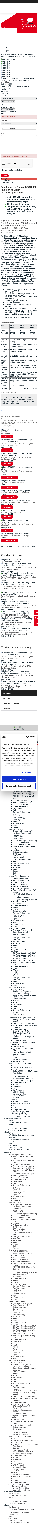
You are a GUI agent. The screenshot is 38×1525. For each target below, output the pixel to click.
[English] (19, 9)
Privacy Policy (16, 170)
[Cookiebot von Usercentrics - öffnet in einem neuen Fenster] (27, 737)
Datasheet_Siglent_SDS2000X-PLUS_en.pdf (18, 546)
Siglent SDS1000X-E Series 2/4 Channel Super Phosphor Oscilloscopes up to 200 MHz (18, 606)
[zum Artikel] (11, 560)
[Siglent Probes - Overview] (11, 430)
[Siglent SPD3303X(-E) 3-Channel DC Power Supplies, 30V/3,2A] (19, 674)
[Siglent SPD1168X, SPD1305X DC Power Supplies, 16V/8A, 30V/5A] (19, 683)
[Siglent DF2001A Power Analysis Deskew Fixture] (19, 469)
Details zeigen (26, 772)
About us (6, 708)
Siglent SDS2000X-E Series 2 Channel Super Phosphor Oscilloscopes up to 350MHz (18, 616)
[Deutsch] (19, 7)
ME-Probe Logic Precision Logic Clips (15, 536)
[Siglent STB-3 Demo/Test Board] (13, 481)
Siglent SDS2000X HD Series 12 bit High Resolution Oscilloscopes (16, 623)
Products (6, 698)
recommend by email (8, 112)
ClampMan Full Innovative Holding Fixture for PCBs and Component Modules (17, 587)
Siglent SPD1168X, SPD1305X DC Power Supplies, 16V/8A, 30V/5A (16, 686)
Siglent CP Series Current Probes (13, 512)
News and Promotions (11, 703)
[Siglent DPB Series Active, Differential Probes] (16, 500)
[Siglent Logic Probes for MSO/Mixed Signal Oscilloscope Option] (19, 455)
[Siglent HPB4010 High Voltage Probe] (15, 491)
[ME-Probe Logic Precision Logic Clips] (15, 534)
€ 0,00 (3, 27)
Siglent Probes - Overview (10, 432)
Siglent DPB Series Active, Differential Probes (18, 502)
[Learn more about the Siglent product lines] (1, 411)
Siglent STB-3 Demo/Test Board (12, 483)
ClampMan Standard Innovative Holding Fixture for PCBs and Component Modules (18, 578)
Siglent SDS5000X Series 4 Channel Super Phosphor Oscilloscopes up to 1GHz (17, 633)
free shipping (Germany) (20, 86)
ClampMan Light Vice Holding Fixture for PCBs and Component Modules (18, 568)
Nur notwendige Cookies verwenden (19, 786)
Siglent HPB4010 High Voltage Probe (15, 492)
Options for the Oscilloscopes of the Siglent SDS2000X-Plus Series (17, 444)
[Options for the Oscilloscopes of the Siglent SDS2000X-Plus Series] (19, 442)
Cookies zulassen (19, 779)
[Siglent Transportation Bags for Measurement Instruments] (19, 522)
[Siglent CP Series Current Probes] (13, 510)
